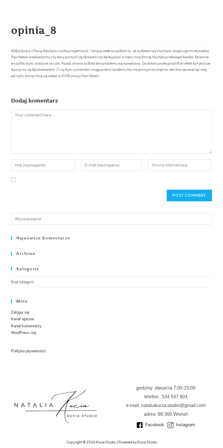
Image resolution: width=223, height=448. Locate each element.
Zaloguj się (20, 312)
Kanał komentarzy (26, 326)
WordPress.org (23, 332)
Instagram (185, 424)
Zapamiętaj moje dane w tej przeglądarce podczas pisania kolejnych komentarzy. (80, 180)
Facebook (154, 424)
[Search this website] (111, 218)
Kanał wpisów (22, 319)
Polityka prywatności (28, 351)
